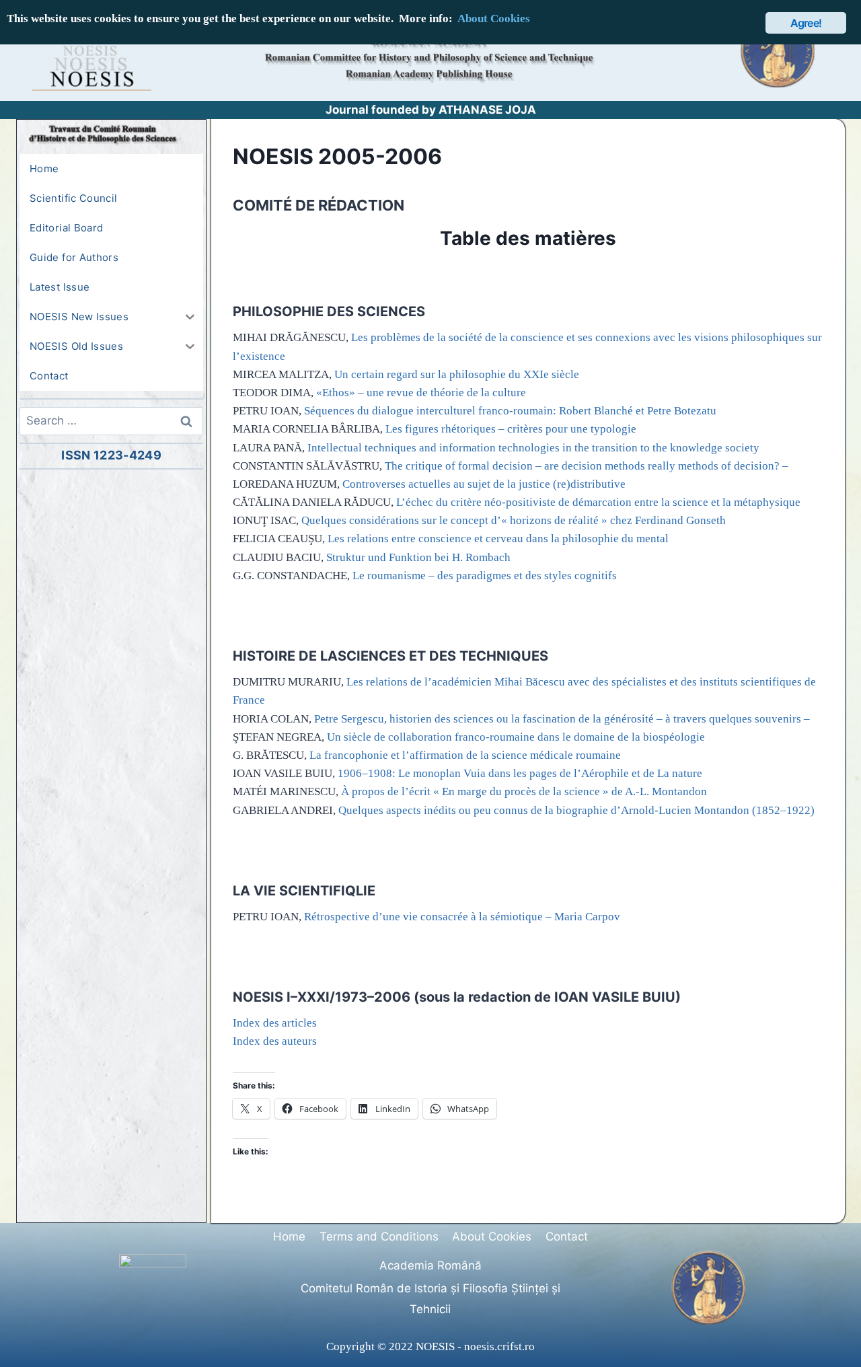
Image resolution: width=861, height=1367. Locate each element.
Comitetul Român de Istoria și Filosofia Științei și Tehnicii (430, 1299)
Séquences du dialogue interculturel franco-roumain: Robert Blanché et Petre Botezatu (510, 410)
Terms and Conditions (379, 1236)
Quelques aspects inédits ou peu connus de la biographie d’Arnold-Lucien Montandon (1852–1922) (576, 810)
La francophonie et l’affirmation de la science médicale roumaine (465, 755)
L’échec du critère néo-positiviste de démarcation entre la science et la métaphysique (598, 502)
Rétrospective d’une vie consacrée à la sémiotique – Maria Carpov (462, 916)
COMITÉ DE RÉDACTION (318, 205)
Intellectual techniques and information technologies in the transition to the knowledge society (533, 447)
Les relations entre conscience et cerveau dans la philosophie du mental (498, 538)
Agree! (805, 23)
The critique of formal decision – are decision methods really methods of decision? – (586, 465)
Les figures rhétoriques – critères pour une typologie (510, 428)
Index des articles (275, 1023)
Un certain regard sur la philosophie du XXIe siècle (456, 374)
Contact (567, 1236)
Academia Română (430, 1265)
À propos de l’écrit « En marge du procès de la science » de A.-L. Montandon (524, 791)
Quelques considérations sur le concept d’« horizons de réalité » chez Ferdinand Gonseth (513, 520)
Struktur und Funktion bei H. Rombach (418, 557)
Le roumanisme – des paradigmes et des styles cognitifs (484, 575)
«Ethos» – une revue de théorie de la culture (421, 392)
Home (289, 1236)
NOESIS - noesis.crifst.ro (475, 1346)
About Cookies (491, 1236)
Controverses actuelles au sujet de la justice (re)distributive (484, 484)
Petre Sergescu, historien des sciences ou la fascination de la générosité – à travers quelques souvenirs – (562, 718)
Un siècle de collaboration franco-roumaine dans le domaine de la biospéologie (516, 737)
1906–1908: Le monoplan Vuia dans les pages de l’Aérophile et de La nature (520, 773)
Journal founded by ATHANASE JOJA (431, 109)
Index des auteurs (275, 1041)
